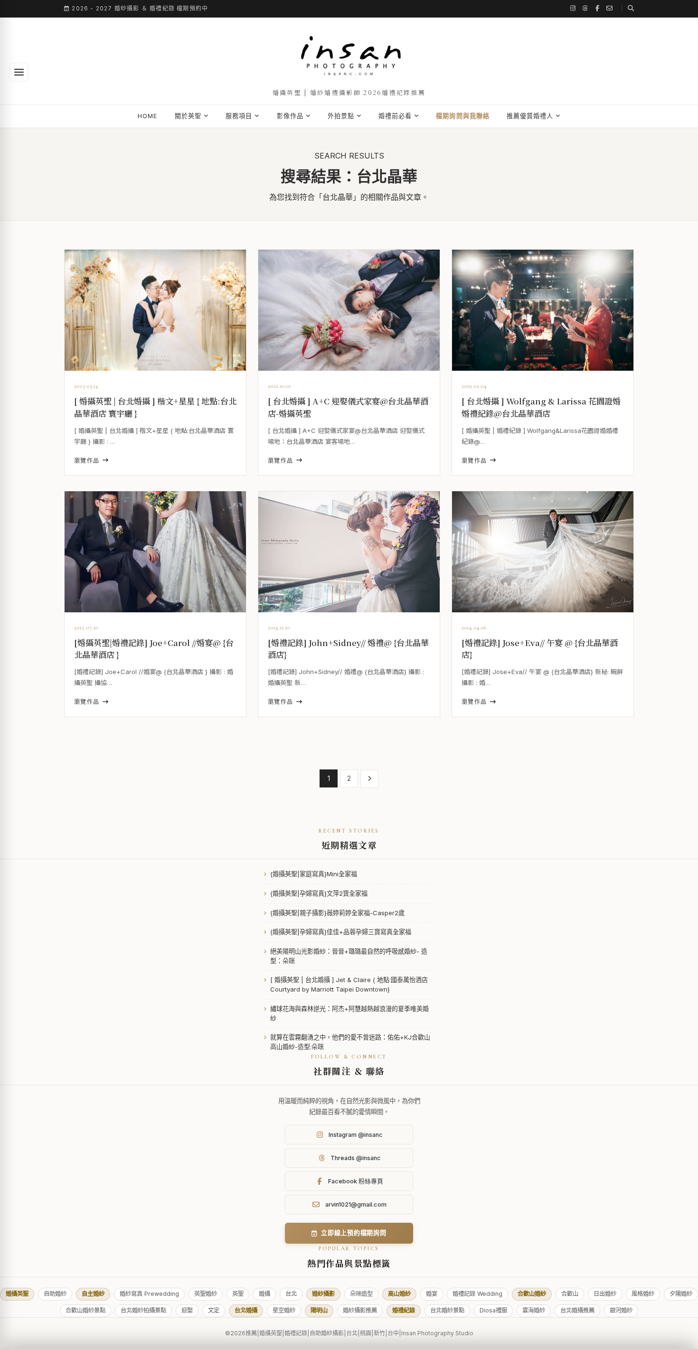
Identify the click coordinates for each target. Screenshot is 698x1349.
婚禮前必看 (395, 116)
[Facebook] (597, 8)
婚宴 (431, 1293)
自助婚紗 (55, 1293)
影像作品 (290, 116)
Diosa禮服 (493, 1310)
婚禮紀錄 (403, 1310)
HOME (148, 116)
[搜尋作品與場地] (628, 8)
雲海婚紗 (533, 1310)
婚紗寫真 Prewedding (149, 1293)
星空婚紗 (284, 1310)
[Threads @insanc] (585, 8)
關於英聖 (188, 116)
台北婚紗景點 (447, 1310)
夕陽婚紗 (681, 1293)
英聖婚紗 (205, 1293)
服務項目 (239, 116)
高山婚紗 (399, 1293)
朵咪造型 (361, 1293)
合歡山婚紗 (532, 1293)
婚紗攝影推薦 (360, 1310)
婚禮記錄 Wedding (477, 1293)
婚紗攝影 (323, 1293)
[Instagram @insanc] (573, 8)
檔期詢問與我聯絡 (462, 116)
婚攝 (264, 1293)
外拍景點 (341, 116)
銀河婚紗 (621, 1310)
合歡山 (569, 1293)
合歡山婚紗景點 (85, 1310)
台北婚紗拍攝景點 (143, 1310)
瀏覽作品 (87, 460)
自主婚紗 (93, 1293)
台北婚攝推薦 (577, 1310)
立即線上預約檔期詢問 (354, 1233)
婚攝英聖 (17, 1293)
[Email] (609, 8)
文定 (213, 1310)
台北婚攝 (246, 1310)
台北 (291, 1293)
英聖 (238, 1293)
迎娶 (187, 1310)
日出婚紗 (605, 1293)
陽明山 (319, 1310)
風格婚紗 (643, 1293)
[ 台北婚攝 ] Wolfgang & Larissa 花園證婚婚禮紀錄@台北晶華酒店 (541, 407)
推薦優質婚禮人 (530, 116)
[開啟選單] (18, 72)
